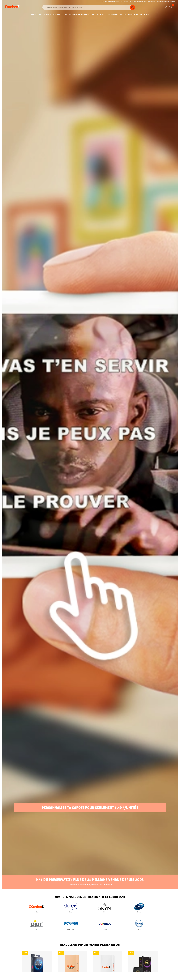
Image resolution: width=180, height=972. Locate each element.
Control (105, 929)
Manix (139, 912)
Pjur (36, 929)
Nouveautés (133, 14)
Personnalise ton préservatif (81, 14)
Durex (70, 912)
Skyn (104, 912)
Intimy (139, 929)
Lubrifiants (100, 14)
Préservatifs (36, 14)
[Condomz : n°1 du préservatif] (12, 8)
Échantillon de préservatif (55, 14)
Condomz (36, 912)
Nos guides (144, 14)
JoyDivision (70, 929)
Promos (123, 14)
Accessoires (113, 14)
